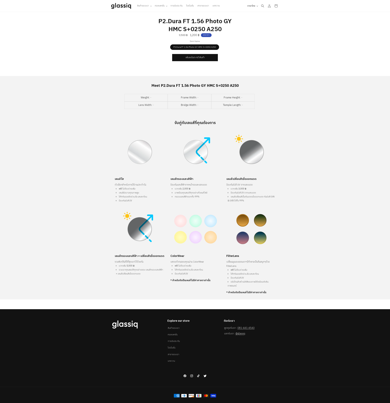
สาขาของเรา (173, 354)
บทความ (171, 361)
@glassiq (240, 334)
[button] (144, 6)
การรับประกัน (174, 341)
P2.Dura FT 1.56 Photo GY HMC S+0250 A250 (194, 47)
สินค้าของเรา (173, 328)
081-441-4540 (246, 328)
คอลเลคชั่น (172, 334)
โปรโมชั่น (171, 347)
